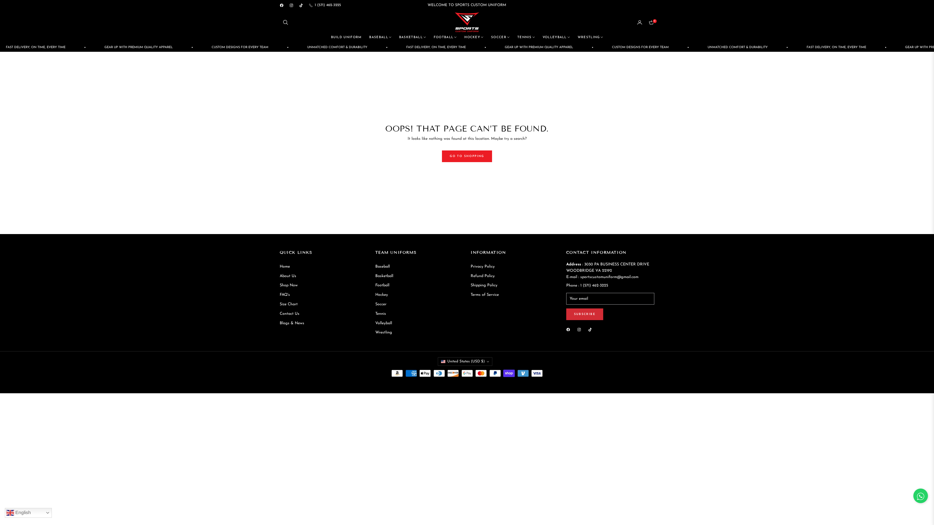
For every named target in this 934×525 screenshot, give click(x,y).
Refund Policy (483, 276)
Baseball (382, 267)
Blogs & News (292, 323)
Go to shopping (467, 156)
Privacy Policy (483, 267)
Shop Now (289, 285)
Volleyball (383, 323)
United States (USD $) (466, 361)
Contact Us (289, 314)
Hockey (381, 295)
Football (382, 285)
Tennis (380, 314)
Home (285, 267)
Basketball (384, 276)
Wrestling (383, 332)
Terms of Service (485, 295)
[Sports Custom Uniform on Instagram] (580, 329)
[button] (285, 22)
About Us (288, 276)
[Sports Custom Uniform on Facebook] (569, 329)
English (22, 512)
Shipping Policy (484, 285)
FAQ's (285, 295)
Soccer (380, 304)
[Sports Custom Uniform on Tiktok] (591, 329)
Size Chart (289, 304)
